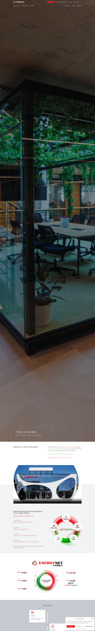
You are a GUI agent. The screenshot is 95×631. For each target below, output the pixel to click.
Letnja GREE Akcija (51, 2)
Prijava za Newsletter (60, 2)
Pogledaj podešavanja (89, 626)
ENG (81, 2)
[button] (92, 618)
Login (69, 2)
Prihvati (70, 626)
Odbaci (79, 626)
